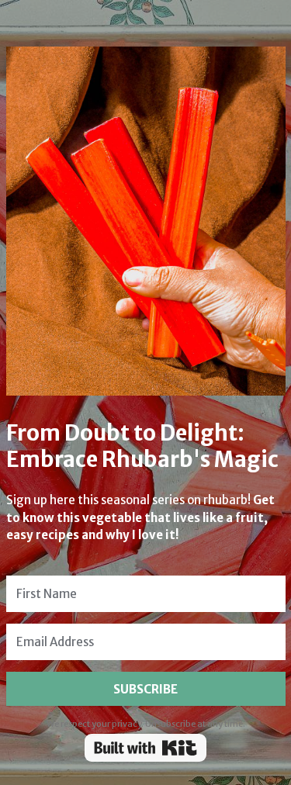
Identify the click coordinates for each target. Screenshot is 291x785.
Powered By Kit (145, 748)
